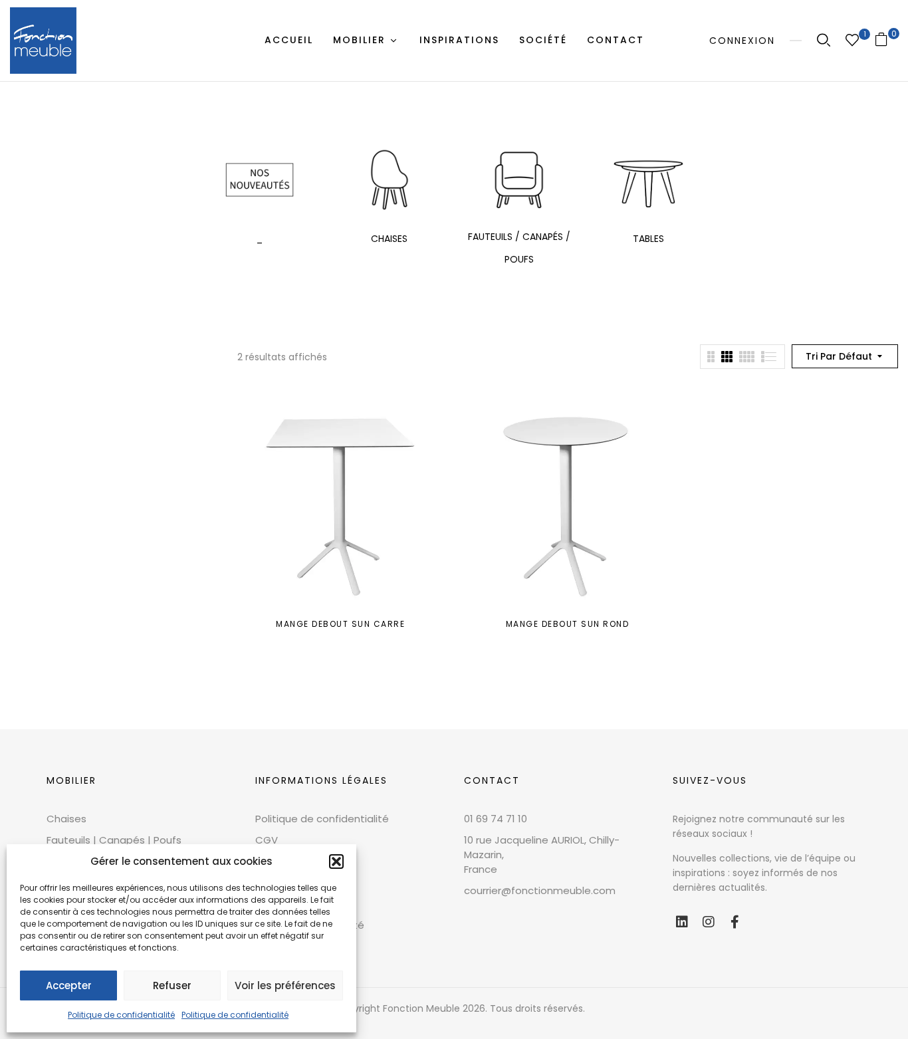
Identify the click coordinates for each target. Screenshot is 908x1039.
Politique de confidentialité (121, 1014)
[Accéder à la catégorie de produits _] (259, 180)
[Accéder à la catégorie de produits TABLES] (648, 180)
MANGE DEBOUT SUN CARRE (340, 624)
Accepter (69, 985)
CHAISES (389, 238)
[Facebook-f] (735, 922)
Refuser (172, 985)
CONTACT (492, 780)
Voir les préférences (285, 985)
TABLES (648, 238)
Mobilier (71, 780)
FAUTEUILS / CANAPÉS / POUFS (519, 248)
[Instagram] (708, 922)
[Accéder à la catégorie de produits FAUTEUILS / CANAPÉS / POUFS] (519, 180)
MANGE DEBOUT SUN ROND (567, 624)
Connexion (742, 40)
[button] (336, 861)
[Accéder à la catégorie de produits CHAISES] (389, 180)
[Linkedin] (682, 922)
